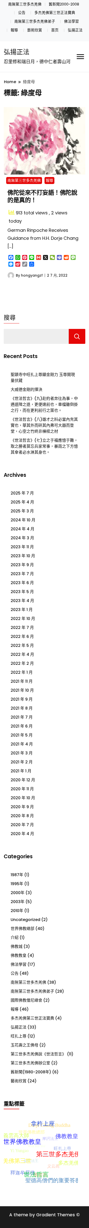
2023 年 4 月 (22, 601)
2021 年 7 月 (22, 717)
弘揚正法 (75, 30)
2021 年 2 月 (22, 762)
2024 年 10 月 (23, 520)
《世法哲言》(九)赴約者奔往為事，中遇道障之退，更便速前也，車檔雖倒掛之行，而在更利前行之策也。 (44, 404)
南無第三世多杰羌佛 (25, 4)
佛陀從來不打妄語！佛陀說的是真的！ (42, 196)
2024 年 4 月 (22, 529)
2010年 (17, 911)
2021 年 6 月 (22, 726)
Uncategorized (25, 919)
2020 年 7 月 (22, 825)
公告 (21, 12)
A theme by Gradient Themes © (44, 1215)
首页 (55, 30)
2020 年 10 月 (23, 798)
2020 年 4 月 (22, 834)
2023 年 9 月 (22, 565)
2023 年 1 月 (22, 610)
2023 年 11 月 (22, 547)
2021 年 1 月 (21, 771)
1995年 (17, 884)
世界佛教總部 (22, 928)
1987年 (17, 875)
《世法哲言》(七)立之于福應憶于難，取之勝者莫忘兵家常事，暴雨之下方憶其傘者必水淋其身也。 (44, 446)
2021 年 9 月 (22, 699)
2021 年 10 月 (22, 690)
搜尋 (10, 317)
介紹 (15, 937)
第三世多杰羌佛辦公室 (30, 1063)
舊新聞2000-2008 (64, 4)
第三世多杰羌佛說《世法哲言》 (38, 1054)
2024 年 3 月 (22, 538)
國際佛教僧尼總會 (26, 1000)
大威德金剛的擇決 (26, 389)
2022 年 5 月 (22, 645)
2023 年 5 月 (22, 592)
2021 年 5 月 (22, 735)
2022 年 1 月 (22, 672)
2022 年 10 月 (23, 618)
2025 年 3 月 (22, 511)
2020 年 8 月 (22, 816)
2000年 (17, 893)
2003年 (17, 902)
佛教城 (16, 946)
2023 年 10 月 (23, 556)
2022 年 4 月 (22, 654)
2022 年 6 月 (22, 636)
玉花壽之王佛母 (24, 1045)
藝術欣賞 (34, 30)
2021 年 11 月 (22, 681)
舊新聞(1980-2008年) (31, 1072)
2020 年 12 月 (23, 780)
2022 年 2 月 (22, 663)
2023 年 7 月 (22, 574)
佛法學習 (71, 21)
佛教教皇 (18, 955)
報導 (14, 30)
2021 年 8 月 (22, 708)
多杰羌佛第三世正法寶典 (54, 12)
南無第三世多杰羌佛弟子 (34, 21)
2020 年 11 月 (22, 789)
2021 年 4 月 (22, 744)
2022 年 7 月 (22, 627)
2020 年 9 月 (22, 807)
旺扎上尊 (18, 1036)
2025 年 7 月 (22, 493)
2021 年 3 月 (22, 753)
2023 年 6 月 (22, 583)
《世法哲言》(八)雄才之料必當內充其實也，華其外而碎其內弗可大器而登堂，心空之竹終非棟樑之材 (44, 425)
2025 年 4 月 (22, 502)
